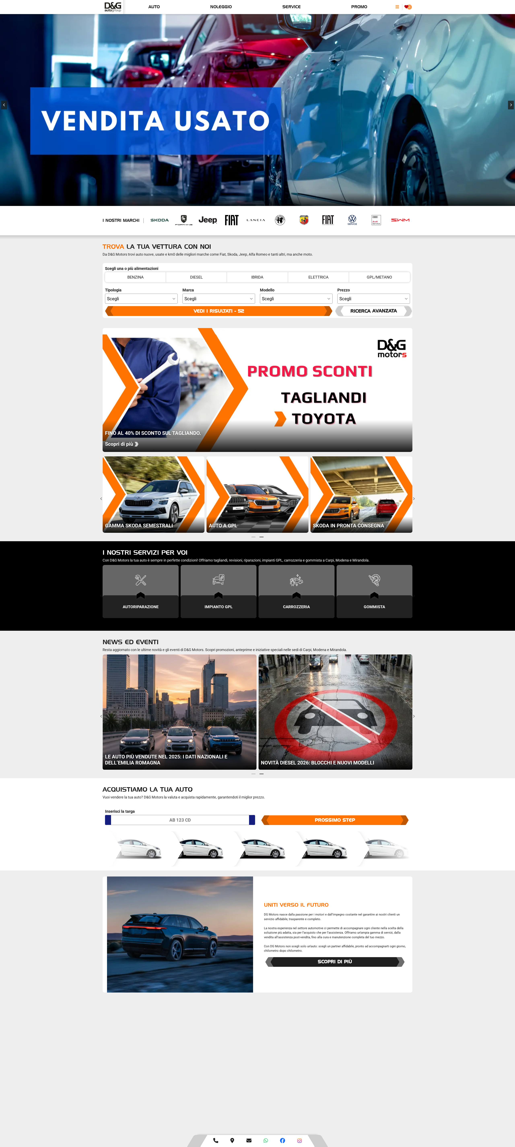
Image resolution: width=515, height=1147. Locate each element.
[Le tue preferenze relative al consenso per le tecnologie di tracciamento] (508, 1140)
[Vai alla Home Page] (113, 7)
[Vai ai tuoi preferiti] (406, 7)
